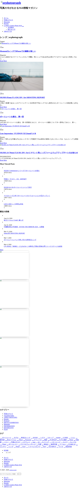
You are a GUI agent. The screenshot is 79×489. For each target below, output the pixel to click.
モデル (16, 437)
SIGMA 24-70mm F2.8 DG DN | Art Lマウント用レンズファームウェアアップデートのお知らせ (39, 153)
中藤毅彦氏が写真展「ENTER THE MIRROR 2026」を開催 (24, 227)
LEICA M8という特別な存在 (13, 204)
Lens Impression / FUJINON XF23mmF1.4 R (18, 133)
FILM (6, 429)
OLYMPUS (52, 446)
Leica (24, 446)
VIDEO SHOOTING (10, 417)
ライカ (60, 446)
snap (34, 442)
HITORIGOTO (9, 428)
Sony (44, 446)
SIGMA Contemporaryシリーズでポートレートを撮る (22, 170)
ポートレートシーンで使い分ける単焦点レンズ (20, 240)
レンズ (11, 446)
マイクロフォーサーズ (28, 444)
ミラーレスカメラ (34, 446)
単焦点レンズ (25, 437)
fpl (39, 442)
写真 (39, 444)
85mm (18, 446)
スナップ (50, 437)
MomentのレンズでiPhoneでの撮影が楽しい (18, 51)
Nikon (21, 440)
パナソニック (56, 442)
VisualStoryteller (9, 415)
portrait (58, 437)
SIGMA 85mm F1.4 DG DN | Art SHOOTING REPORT (22, 97)
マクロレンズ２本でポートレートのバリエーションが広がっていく (27, 195)
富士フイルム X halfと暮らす (14, 220)
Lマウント (26, 442)
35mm (4, 444)
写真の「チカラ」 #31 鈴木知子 (15, 179)
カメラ (65, 442)
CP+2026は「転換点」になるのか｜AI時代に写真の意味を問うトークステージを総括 (33, 246)
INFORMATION (9, 426)
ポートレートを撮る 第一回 (12, 117)
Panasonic (28, 440)
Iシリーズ (45, 442)
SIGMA (35, 437)
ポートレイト (13, 444)
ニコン (73, 437)
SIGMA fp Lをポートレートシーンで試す (18, 187)
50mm (71, 440)
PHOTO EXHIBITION (11, 422)
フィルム (63, 444)
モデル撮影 (63, 440)
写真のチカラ (8, 414)
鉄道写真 (69, 446)
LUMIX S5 (71, 444)
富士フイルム (11, 440)
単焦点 (46, 444)
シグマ (42, 437)
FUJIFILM (53, 440)
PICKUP (6, 421)
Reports (6, 419)
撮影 (45, 440)
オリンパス (38, 440)
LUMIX (65, 437)
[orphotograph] (11, 2)
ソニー (6, 442)
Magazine (7, 424)
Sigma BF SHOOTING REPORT (14, 233)
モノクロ (73, 442)
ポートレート (6, 437)
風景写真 (54, 444)
